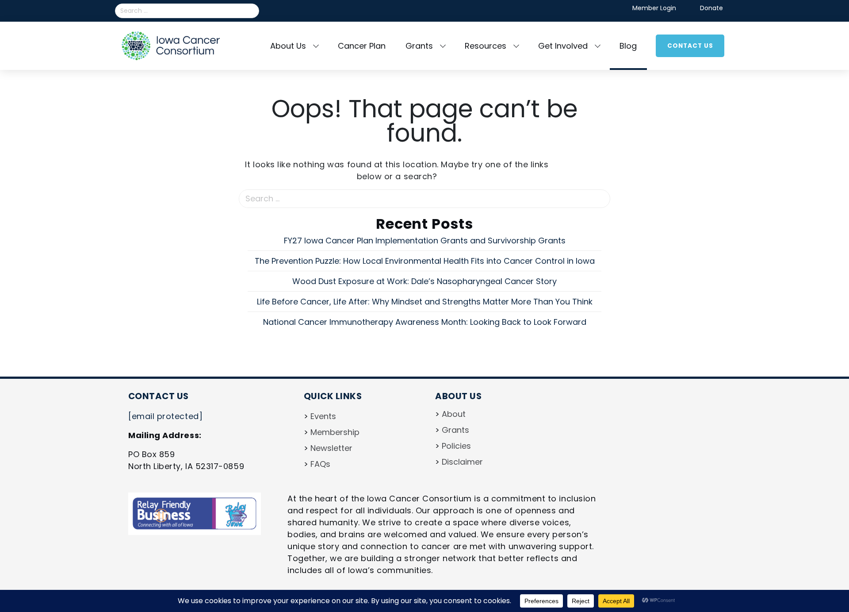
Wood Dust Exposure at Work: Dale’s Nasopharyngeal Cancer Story (424, 281)
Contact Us (690, 45)
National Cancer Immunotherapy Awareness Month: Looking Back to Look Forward (424, 321)
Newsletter (331, 448)
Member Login (654, 8)
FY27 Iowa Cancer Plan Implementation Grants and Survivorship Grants (425, 240)
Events (323, 416)
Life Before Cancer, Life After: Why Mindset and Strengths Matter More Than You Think (425, 301)
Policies (456, 445)
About (454, 414)
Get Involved (563, 45)
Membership (334, 432)
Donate (711, 8)
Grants (419, 45)
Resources (485, 45)
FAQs (320, 464)
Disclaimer (462, 461)
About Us (288, 45)
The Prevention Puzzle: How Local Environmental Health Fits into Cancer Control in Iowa (425, 260)
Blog (628, 45)
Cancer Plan (362, 45)
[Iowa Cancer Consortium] (171, 44)
